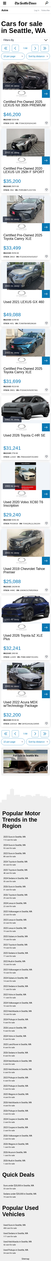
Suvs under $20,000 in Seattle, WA (18, 1187)
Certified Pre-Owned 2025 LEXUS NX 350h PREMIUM (24, 103)
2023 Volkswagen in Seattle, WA (17, 971)
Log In (36, 10)
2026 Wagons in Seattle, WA (15, 1145)
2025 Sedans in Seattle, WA (15, 954)
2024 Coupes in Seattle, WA (15, 1120)
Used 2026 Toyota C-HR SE (24, 435)
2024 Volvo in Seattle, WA (14, 1037)
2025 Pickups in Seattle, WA (15, 1087)
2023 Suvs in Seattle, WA (14, 855)
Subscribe (45, 10)
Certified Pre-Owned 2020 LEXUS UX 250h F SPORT (23, 170)
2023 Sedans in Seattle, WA (15, 987)
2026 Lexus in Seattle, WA (14, 1029)
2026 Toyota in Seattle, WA (15, 896)
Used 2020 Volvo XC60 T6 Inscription (23, 503)
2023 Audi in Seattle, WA (14, 963)
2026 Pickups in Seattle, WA (15, 1112)
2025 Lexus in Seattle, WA (14, 929)
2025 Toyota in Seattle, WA (15, 871)
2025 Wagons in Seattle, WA (15, 1095)
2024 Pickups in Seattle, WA (15, 1021)
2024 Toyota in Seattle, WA (15, 863)
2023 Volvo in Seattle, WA (14, 996)
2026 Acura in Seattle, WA (15, 1153)
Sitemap (25, 1259)
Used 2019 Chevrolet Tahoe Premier (24, 570)
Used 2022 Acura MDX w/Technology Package (20, 704)
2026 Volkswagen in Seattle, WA (17, 1137)
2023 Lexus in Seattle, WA (14, 921)
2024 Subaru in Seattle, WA (15, 979)
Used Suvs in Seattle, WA (14, 1226)
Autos (4, 10)
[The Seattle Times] (25, 3)
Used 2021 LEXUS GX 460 (23, 302)
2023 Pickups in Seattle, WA (15, 1079)
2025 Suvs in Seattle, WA (14, 838)
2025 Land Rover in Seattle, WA (17, 1046)
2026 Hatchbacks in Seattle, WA (17, 1104)
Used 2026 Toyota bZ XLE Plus (23, 637)
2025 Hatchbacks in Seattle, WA (17, 1070)
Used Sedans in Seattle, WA (15, 1235)
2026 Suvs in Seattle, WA (14, 888)
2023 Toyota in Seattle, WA (15, 946)
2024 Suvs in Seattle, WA (14, 846)
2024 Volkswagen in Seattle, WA (17, 1004)
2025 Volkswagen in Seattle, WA (17, 913)
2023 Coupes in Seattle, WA (15, 1129)
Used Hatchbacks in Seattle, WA (17, 1243)
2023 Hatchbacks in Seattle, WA (17, 1012)
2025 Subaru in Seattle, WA (15, 938)
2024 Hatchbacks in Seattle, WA (17, 1062)
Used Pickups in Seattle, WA (15, 1251)
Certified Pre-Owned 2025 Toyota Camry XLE (22, 237)
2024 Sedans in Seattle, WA (15, 879)
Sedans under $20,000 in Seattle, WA (19, 1195)
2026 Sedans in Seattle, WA (15, 1054)
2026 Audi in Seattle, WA (14, 1162)
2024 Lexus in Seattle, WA (14, 904)
